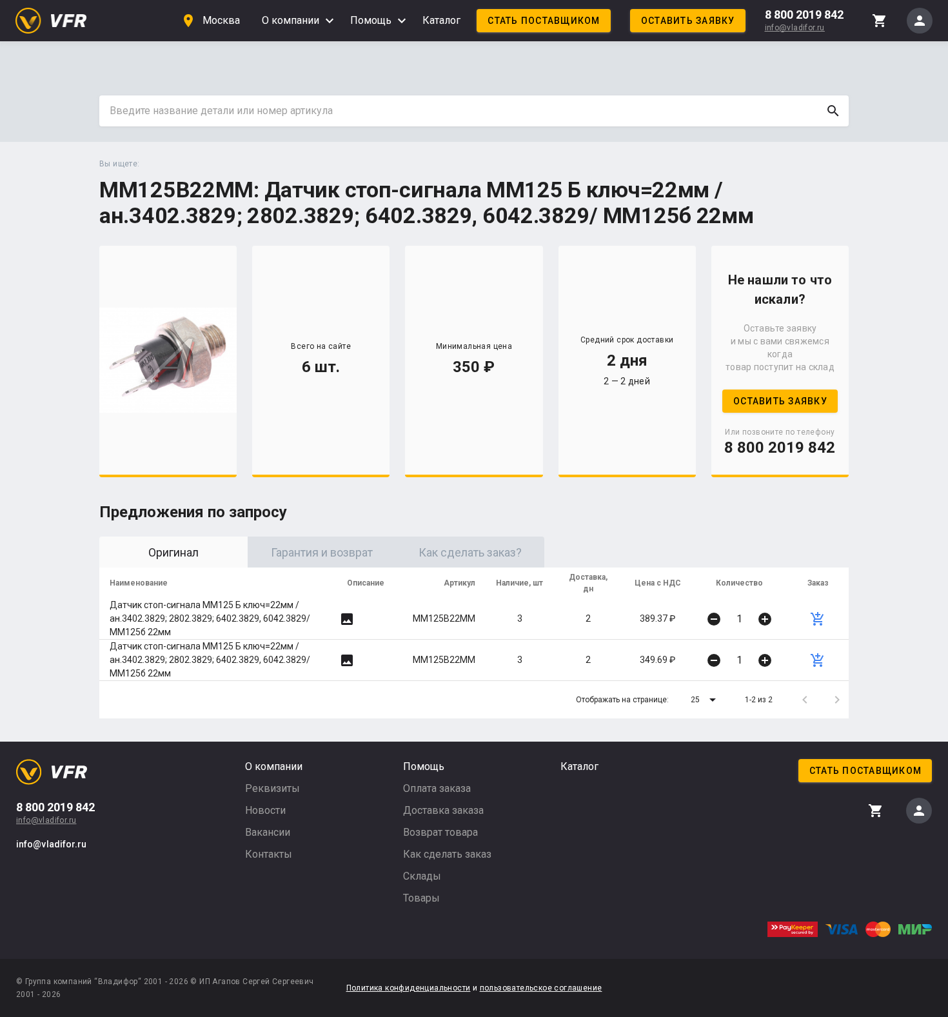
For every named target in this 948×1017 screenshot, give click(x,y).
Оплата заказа (437, 788)
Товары (421, 898)
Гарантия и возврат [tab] (322, 552)
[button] (705, 699)
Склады (422, 876)
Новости (265, 810)
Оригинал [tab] (173, 552)
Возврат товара (440, 832)
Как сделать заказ (447, 854)
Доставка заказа (443, 810)
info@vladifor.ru (795, 27)
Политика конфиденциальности (408, 987)
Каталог (441, 20)
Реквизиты (272, 788)
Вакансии (267, 832)
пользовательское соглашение (541, 987)
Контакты (268, 854)
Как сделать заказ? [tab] (470, 552)
